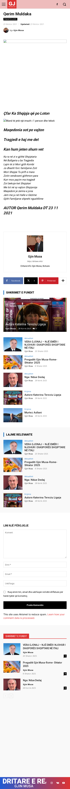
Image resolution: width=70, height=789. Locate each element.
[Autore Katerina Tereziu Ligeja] (35, 315)
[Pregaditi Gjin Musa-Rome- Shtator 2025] (12, 362)
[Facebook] (57, 4)
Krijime (27, 391)
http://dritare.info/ (35, 261)
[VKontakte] (58, 783)
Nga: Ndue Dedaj (34, 377)
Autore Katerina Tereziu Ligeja (25, 324)
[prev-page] (5, 696)
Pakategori (10, 19)
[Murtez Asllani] (12, 415)
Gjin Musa (18, 30)
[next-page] (11, 696)
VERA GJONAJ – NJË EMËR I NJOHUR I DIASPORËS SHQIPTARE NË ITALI (44, 344)
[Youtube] (64, 783)
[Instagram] (52, 783)
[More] (63, 280)
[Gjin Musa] (6, 30)
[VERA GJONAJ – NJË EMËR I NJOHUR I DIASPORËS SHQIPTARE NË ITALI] (12, 344)
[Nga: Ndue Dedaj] (12, 380)
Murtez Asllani (33, 412)
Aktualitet (28, 338)
